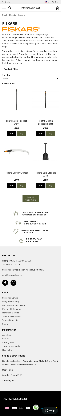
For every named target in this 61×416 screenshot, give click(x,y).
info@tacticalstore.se (12, 275)
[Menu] (3, 7)
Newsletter (7, 350)
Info (11, 133)
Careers (5, 338)
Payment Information (12, 309)
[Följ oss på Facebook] (5, 283)
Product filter (11, 69)
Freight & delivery (10, 301)
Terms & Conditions (11, 320)
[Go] (10, 7)
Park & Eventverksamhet (13, 305)
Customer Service (10, 297)
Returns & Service (10, 312)
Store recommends (11, 346)
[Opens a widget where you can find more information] (50, 411)
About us (6, 335)
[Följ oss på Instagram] (13, 283)
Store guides (8, 342)
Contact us (6, 2)
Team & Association (11, 316)
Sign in (5, 324)
